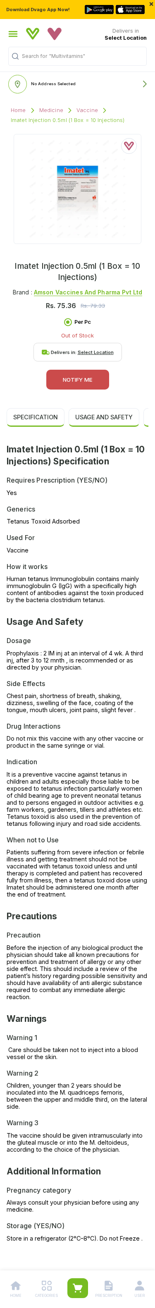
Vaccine (87, 110)
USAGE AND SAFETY (104, 417)
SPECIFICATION (35, 417)
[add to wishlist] (129, 146)
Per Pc (82, 322)
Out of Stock (77, 335)
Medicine (51, 110)
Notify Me (78, 379)
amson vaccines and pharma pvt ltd (88, 292)
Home (18, 110)
